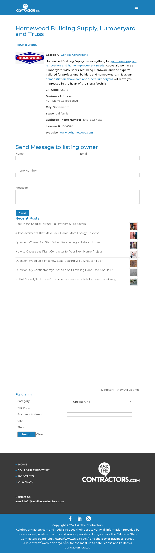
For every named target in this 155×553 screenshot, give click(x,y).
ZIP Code (23, 408)
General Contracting (74, 54)
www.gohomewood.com (76, 132)
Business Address (29, 414)
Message (22, 187)
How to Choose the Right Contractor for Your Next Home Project (59, 251)
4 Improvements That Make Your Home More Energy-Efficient (57, 233)
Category (23, 401)
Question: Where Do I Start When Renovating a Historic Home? (58, 242)
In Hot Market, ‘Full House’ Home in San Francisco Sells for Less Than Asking (66, 279)
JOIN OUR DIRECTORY (34, 470)
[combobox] (99, 401)
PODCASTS (26, 476)
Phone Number (26, 170)
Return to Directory (27, 44)
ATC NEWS (25, 482)
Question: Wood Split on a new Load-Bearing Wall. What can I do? (59, 260)
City (19, 421)
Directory (107, 389)
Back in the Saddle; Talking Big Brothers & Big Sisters (51, 224)
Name (20, 153)
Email (84, 153)
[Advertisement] (78, 317)
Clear (39, 434)
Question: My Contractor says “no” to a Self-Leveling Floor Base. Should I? (64, 270)
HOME (22, 464)
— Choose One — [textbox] (82, 401)
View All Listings (128, 389)
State (21, 427)
